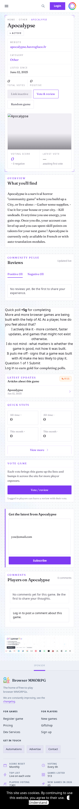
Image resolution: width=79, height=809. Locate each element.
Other (23, 19)
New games (49, 719)
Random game (20, 104)
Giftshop (47, 725)
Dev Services (11, 732)
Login (57, 6)
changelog (9, 701)
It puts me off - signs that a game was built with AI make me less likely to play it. (39, 355)
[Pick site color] (72, 6)
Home (11, 19)
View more (37, 450)
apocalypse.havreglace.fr (28, 47)
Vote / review (39, 490)
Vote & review (46, 94)
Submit (34, 363)
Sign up (46, 732)
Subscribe (40, 560)
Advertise (35, 749)
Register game (13, 719)
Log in (9, 368)
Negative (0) (36, 274)
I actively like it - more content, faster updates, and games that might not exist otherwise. (40, 334)
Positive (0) (15, 274)
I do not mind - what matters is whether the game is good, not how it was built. (39, 346)
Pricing (8, 725)
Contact (53, 749)
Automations (14, 749)
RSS (67, 378)
